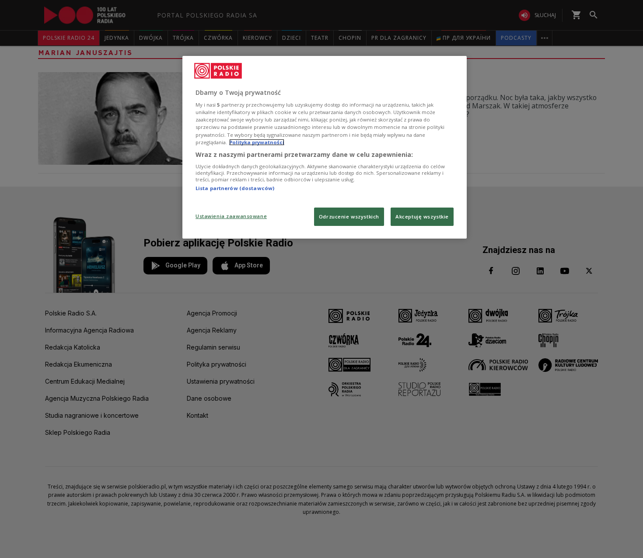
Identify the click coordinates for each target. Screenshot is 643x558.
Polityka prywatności (256, 142)
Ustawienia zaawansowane (231, 216)
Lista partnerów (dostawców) (235, 188)
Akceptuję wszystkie (422, 216)
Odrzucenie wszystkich (349, 216)
